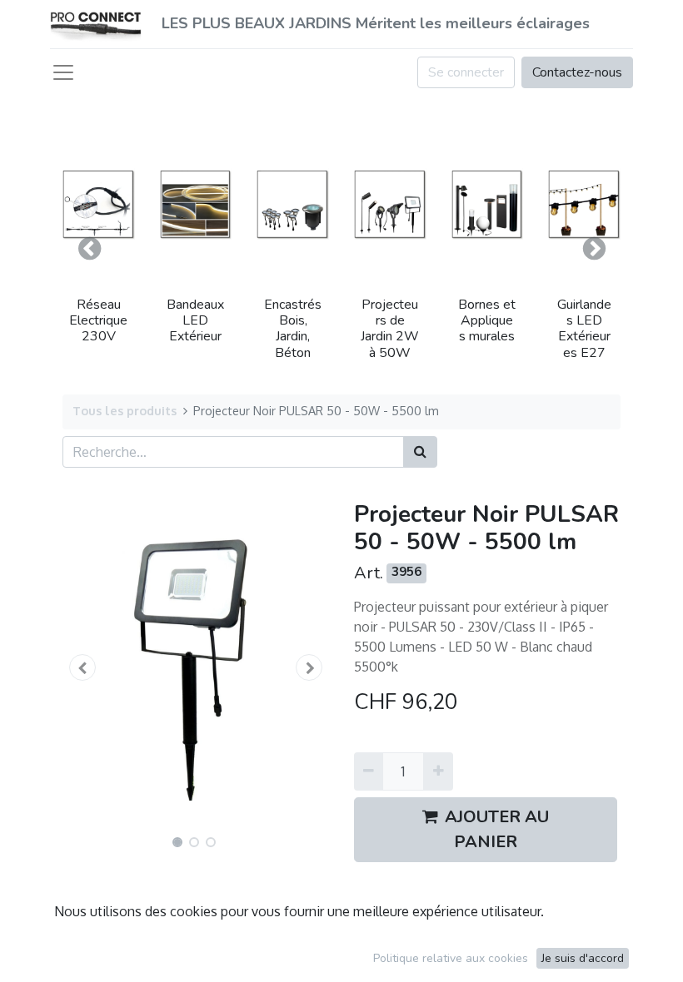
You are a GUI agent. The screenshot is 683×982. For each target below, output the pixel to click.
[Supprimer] (368, 771)
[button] (89, 249)
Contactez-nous (577, 72)
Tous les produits (124, 410)
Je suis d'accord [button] (582, 958)
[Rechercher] (420, 452)
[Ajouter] (437, 771)
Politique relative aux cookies (450, 958)
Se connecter (466, 72)
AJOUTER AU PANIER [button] (497, 829)
